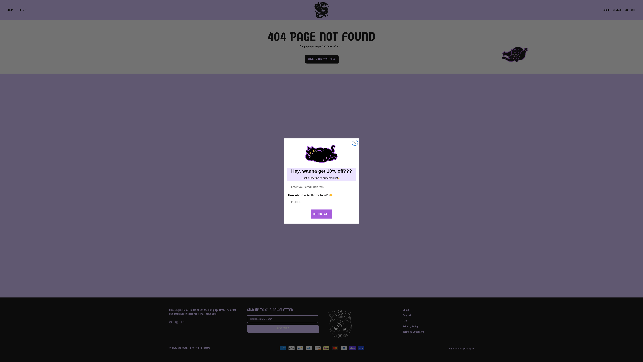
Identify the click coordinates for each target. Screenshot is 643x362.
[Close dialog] (355, 143)
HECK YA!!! (322, 214)
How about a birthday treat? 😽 (310, 195)
